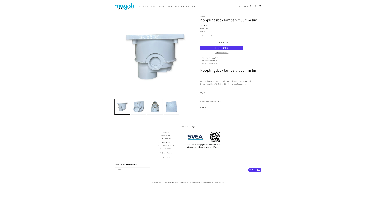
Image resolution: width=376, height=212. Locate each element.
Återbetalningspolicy (208, 182)
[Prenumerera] (147, 170)
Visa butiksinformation (209, 63)
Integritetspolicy (184, 182)
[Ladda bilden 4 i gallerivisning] (171, 107)
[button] (145, 6)
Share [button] (204, 107)
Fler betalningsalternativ (222, 52)
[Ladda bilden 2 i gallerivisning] (138, 107)
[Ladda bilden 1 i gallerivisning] (122, 107)
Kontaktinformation (195, 182)
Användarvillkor (219, 182)
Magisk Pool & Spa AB (161, 182)
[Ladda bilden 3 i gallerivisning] (155, 107)
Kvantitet (202, 31)
